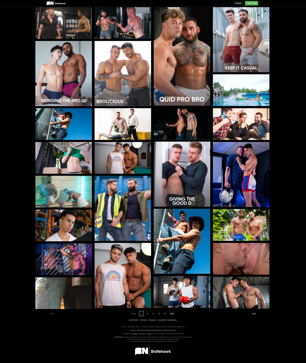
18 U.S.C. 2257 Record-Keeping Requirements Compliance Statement (153, 330)
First (52, 313)
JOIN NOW (251, 3)
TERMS (143, 320)
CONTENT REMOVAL (167, 320)
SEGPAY (135, 334)
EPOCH (142, 334)
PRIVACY (152, 320)
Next (172, 313)
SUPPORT (133, 320)
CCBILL (149, 334)
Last (253, 313)
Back (134, 313)
